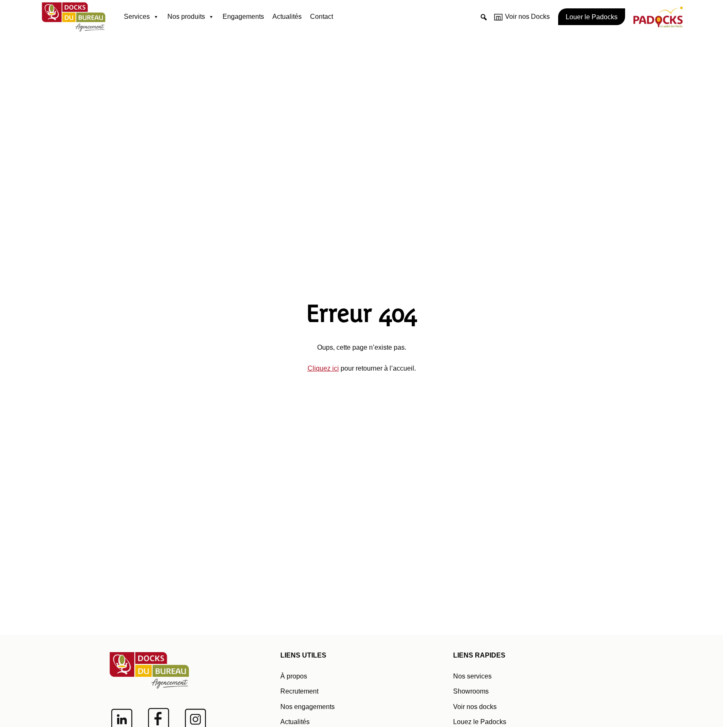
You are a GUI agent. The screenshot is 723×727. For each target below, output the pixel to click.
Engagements (243, 16)
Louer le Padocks (592, 16)
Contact (321, 16)
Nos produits (186, 16)
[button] (483, 17)
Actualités (287, 16)
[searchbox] (483, 29)
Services (137, 16)
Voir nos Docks (527, 16)
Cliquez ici (323, 368)
